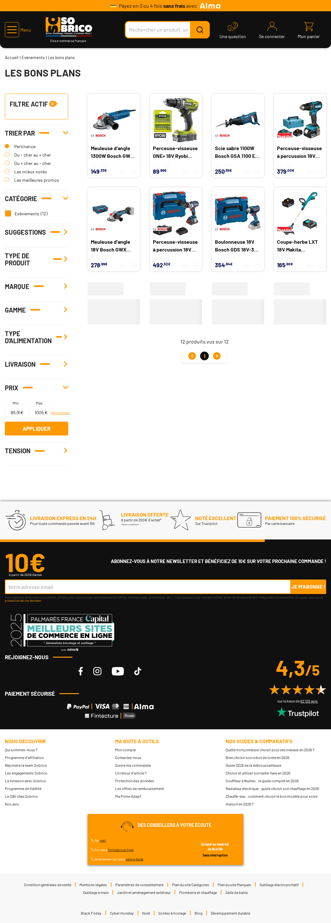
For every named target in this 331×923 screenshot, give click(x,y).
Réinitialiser (59, 413)
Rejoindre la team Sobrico (26, 765)
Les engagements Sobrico (26, 773)
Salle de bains (236, 892)
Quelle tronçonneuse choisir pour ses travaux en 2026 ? (270, 749)
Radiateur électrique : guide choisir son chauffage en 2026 (272, 788)
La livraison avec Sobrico (25, 780)
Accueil (11, 57)
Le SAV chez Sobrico (21, 796)
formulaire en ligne (120, 850)
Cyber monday (122, 913)
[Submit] (199, 29)
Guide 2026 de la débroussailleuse (253, 765)
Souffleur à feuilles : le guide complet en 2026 (262, 780)
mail (103, 840)
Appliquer (36, 428)
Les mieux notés (30, 171)
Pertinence (25, 146)
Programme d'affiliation (24, 757)
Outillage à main (96, 892)
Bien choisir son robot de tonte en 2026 (257, 757)
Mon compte (125, 749)
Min (15, 403)
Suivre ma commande (133, 765)
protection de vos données (23, 600)
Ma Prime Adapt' (128, 796)
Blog (198, 913)
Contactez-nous (128, 757)
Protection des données (134, 780)
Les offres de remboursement (139, 788)
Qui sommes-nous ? (21, 749)
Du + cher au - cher (32, 163)
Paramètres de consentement (139, 884)
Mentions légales (93, 884)
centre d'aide (134, 859)
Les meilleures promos (36, 180)
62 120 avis (309, 701)
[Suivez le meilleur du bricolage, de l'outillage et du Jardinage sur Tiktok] (137, 671)
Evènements (33, 57)
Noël (146, 913)
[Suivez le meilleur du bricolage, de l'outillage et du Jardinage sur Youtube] (118, 671)
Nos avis (12, 804)
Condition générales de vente (47, 884)
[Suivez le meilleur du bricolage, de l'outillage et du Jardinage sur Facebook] (81, 671)
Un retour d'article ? (131, 773)
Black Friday (91, 913)
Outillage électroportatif (279, 884)
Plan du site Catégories (190, 884)
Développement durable (230, 913)
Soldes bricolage (172, 913)
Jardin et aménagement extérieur (144, 892)
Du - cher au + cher (32, 155)
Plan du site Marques (234, 884)
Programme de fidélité (23, 788)
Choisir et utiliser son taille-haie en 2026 (258, 773)
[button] (18, 30)
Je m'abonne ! (309, 586)
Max (39, 403)
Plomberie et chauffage (198, 892)
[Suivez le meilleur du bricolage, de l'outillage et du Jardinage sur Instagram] (97, 671)
